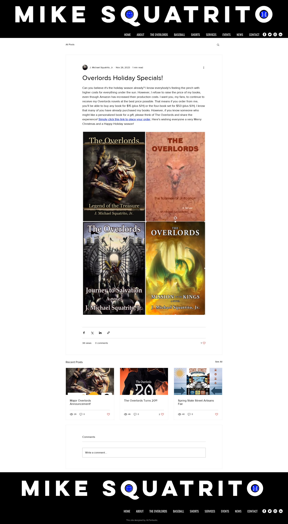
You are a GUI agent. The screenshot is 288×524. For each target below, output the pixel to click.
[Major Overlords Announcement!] (90, 381)
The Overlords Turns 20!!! (140, 400)
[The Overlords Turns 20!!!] (144, 381)
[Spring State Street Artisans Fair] (198, 381)
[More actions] (204, 67)
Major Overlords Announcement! (80, 402)
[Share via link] (108, 332)
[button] (218, 44)
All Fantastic (152, 520)
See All (218, 361)
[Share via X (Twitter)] (92, 332)
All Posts (70, 44)
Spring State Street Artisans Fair (196, 402)
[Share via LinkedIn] (100, 332)
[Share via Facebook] (84, 332)
